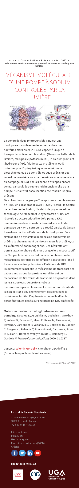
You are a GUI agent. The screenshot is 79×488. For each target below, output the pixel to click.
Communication (60, 33)
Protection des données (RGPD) (28, 443)
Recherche (60, 16)
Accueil (13, 60)
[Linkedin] (30, 453)
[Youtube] (37, 453)
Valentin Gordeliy (26, 348)
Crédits (15, 446)
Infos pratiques (19, 432)
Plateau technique (60, 24)
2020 (63, 60)
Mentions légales (20, 439)
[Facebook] (14, 453)
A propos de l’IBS (59, 7)
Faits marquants (49, 60)
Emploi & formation (59, 41)
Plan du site (17, 435)
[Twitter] (22, 453)
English (25, 27)
